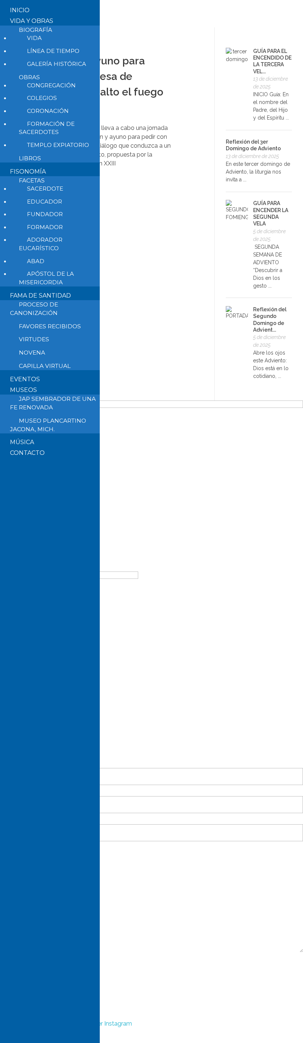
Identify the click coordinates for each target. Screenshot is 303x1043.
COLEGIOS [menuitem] (42, 97)
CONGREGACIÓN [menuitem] (51, 85)
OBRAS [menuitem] (29, 77)
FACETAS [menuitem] (32, 180)
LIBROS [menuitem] (30, 158)
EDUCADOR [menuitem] (44, 201)
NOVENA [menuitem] (32, 352)
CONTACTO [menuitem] (27, 452)
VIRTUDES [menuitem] (34, 339)
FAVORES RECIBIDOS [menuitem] (50, 326)
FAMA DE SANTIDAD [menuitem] (40, 295)
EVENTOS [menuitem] (25, 379)
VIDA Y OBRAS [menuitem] (31, 20)
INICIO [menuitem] (20, 10)
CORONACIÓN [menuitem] (48, 110)
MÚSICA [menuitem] (22, 442)
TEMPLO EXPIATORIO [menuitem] (58, 144)
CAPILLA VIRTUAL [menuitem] (45, 365)
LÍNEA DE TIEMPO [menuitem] (53, 50)
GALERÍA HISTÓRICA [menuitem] (56, 63)
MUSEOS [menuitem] (23, 389)
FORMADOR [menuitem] (45, 227)
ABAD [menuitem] (35, 261)
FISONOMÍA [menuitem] (28, 171)
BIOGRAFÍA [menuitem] (35, 29)
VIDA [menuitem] (34, 37)
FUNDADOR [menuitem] (45, 214)
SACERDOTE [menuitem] (45, 188)
